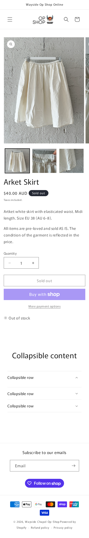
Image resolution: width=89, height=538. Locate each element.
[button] (9, 19)
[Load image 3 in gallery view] (71, 161)
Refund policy (40, 527)
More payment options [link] (44, 306)
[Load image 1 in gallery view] (17, 161)
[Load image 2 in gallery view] (44, 161)
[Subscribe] (73, 465)
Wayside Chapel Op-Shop (42, 522)
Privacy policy (63, 527)
